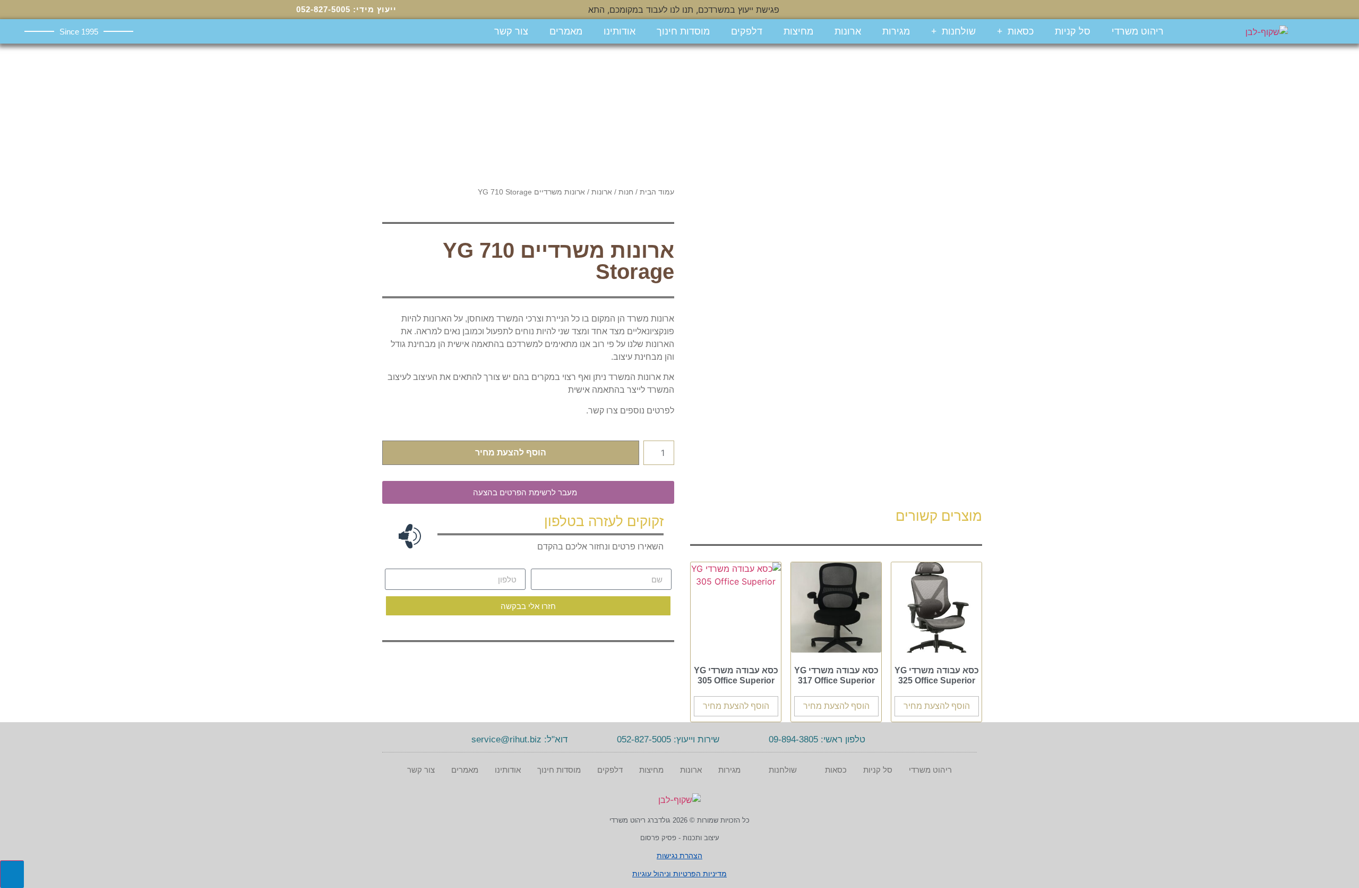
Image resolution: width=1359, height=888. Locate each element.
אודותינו (619, 31)
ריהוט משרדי (1138, 31)
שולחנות (959, 31)
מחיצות (798, 31)
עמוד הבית (657, 192)
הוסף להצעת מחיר (510, 452)
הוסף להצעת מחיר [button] (937, 706)
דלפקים (746, 31)
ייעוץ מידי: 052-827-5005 (346, 9)
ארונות (848, 31)
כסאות (1021, 31)
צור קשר (511, 31)
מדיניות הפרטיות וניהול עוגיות (679, 873)
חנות (625, 192)
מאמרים (565, 31)
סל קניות (1072, 31)
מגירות (896, 31)
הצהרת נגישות (679, 855)
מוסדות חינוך (683, 31)
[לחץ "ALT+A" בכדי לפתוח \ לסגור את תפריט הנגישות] (12, 874)
